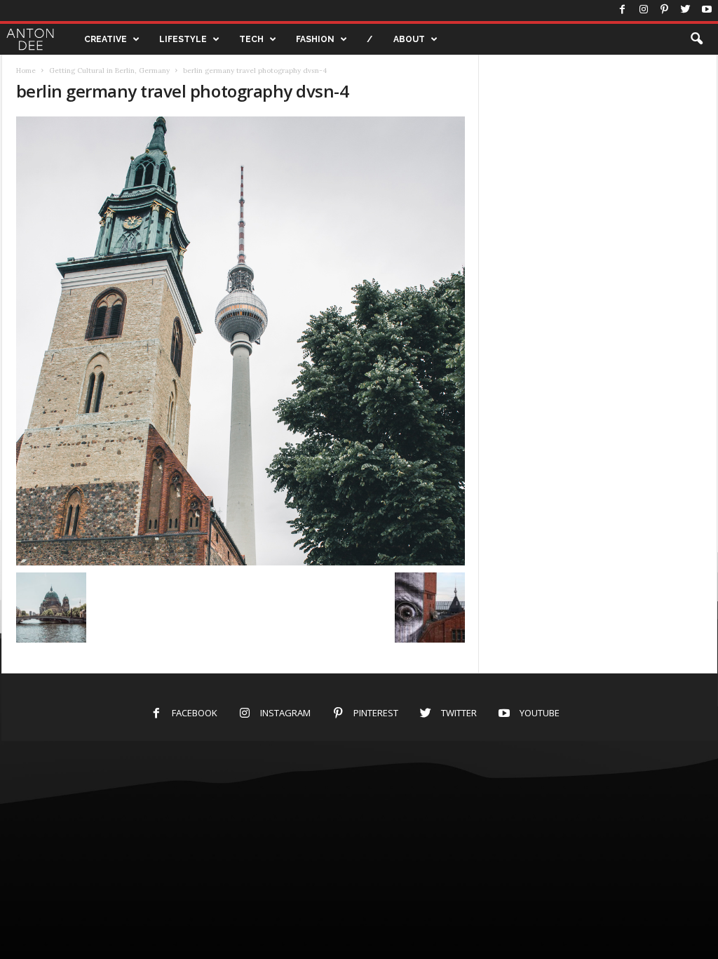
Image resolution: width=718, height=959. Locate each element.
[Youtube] (706, 10)
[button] (696, 39)
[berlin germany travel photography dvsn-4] (240, 340)
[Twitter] (685, 10)
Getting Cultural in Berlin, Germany (109, 70)
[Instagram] (643, 10)
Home (26, 70)
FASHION (315, 39)
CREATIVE (105, 39)
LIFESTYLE (183, 39)
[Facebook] (622, 10)
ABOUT (409, 39)
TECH (251, 39)
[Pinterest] (664, 10)
